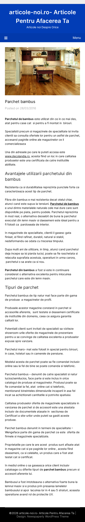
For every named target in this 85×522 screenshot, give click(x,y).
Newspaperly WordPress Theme (48, 516)
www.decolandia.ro (17, 156)
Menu (77, 38)
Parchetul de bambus (64, 203)
